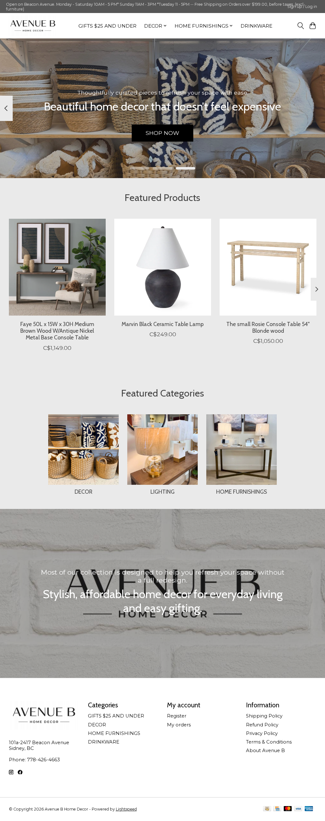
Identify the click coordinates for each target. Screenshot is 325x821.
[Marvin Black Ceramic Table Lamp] (162, 267)
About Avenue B (265, 750)
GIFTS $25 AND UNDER (107, 26)
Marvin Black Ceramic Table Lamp (163, 324)
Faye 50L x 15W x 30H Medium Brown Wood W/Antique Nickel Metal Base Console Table (57, 331)
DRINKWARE (256, 26)
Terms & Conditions (269, 742)
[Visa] (298, 809)
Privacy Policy (262, 733)
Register (176, 716)
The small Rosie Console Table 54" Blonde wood (268, 327)
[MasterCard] (288, 809)
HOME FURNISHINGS (241, 491)
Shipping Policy (264, 716)
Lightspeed (126, 809)
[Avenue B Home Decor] (33, 26)
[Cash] (267, 809)
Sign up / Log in (302, 6)
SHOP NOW (162, 133)
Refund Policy (262, 725)
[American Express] (309, 809)
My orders (179, 725)
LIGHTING (162, 491)
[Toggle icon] (300, 25)
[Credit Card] (277, 809)
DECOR (83, 491)
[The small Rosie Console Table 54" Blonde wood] (268, 267)
